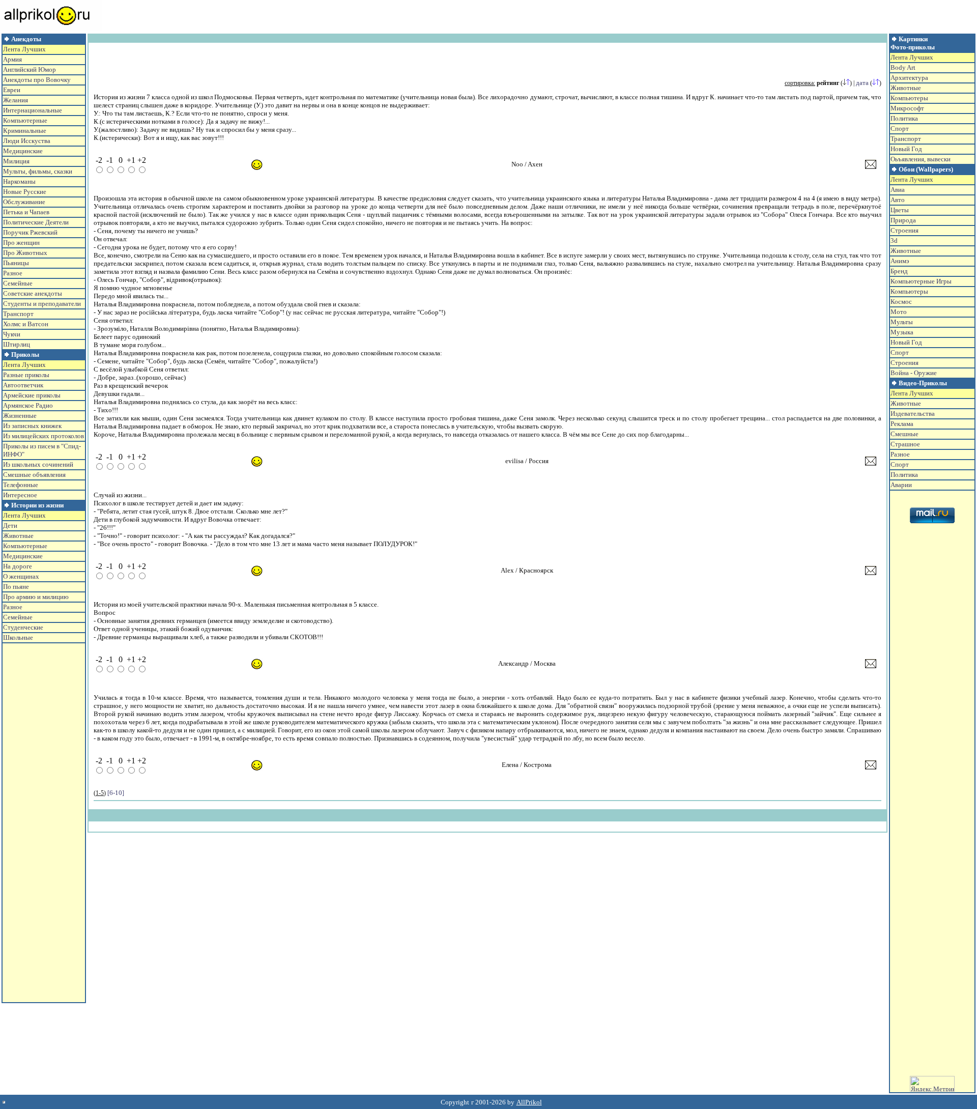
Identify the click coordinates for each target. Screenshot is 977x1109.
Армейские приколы (32, 395)
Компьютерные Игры (921, 281)
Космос (901, 301)
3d (894, 240)
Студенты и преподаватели (42, 303)
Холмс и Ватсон (25, 324)
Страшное (905, 444)
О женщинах (21, 576)
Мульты (901, 322)
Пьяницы (16, 263)
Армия (12, 59)
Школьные (18, 637)
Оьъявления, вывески (920, 159)
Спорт (899, 128)
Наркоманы (19, 181)
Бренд (899, 271)
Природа (903, 220)
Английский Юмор (29, 69)
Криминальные (24, 130)
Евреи (11, 90)
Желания (15, 100)
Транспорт (18, 314)
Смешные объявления (34, 474)
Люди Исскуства (26, 141)
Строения (904, 230)
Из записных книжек (32, 426)
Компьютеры (909, 98)
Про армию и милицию (36, 597)
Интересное (20, 495)
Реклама (901, 424)
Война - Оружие (913, 373)
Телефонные (20, 485)
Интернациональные (32, 110)
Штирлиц (16, 344)
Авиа (897, 189)
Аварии (901, 485)
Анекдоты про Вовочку (37, 79)
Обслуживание (24, 202)
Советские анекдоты (32, 293)
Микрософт (907, 108)
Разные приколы (26, 375)
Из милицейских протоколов (43, 436)
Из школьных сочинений (38, 464)
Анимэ (899, 261)
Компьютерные (25, 120)
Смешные (904, 434)
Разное (12, 273)
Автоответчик (23, 385)
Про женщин (21, 242)
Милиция (16, 161)
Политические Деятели (36, 222)
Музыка (901, 332)
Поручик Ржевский (30, 232)
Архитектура (909, 77)
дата (862, 83)
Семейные (18, 283)
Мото (898, 312)
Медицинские (23, 151)
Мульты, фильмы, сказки (37, 171)
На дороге (17, 566)
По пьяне (16, 586)
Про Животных (25, 253)
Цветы (899, 210)
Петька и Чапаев (26, 212)
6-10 (115, 793)
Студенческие (23, 627)
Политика (904, 118)
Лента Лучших (24, 49)
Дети (10, 525)
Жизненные (20, 415)
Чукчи (11, 334)
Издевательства (912, 413)
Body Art (902, 67)
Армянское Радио (28, 405)
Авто (897, 200)
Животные (18, 535)
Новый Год (906, 149)
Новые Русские (24, 191)
